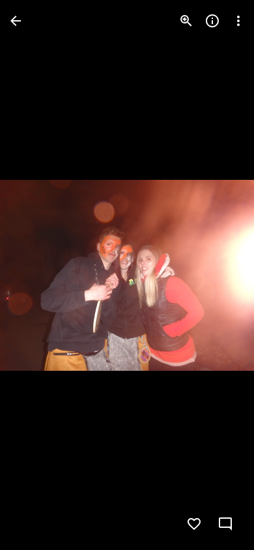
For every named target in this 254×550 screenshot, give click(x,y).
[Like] (194, 524)
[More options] (238, 21)
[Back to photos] (15, 20)
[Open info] (212, 21)
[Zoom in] (186, 21)
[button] (36, 275)
